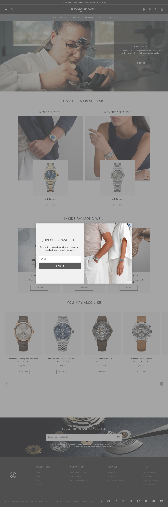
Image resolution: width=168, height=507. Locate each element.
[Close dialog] (130, 225)
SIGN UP (60, 266)
